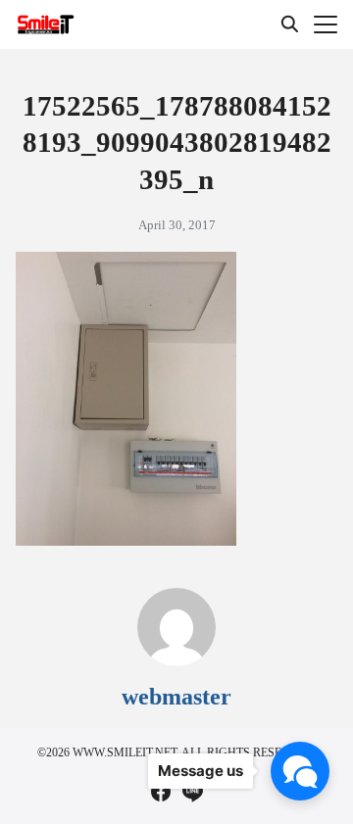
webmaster (176, 696)
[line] (192, 791)
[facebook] (161, 791)
